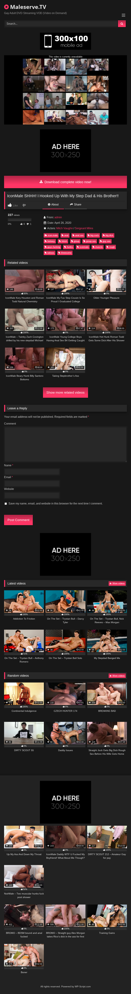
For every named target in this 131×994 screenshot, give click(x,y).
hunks (70, 247)
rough (112, 247)
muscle (99, 247)
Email (8, 477)
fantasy (51, 241)
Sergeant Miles (84, 228)
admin (58, 217)
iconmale (84, 247)
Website (9, 489)
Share (77, 204)
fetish (64, 241)
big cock (94, 235)
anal (66, 235)
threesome (66, 252)
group (76, 241)
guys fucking (53, 247)
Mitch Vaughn (64, 228)
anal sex (79, 235)
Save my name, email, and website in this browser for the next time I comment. (56, 503)
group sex (91, 241)
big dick (109, 235)
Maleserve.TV (27, 6)
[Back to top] (120, 983)
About (55, 204)
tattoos (50, 252)
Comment (10, 423)
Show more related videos (65, 392)
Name (8, 465)
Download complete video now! (67, 182)
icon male (52, 235)
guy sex (107, 241)
